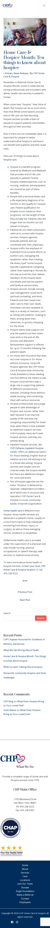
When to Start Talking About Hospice (22, 666)
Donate (25, 887)
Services (25, 872)
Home (25, 865)
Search (7, 613)
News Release (21, 73)
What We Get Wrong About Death (21, 650)
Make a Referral (25, 894)
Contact (25, 898)
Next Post (25, 599)
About (25, 869)
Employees (25, 902)
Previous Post (25, 591)
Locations (25, 880)
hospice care (10, 159)
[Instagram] (17, 922)
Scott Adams (9, 710)
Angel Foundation (25, 891)
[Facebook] (12, 922)
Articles (8, 73)
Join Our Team (25, 883)
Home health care (12, 510)
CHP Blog (8, 701)
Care (25, 876)
